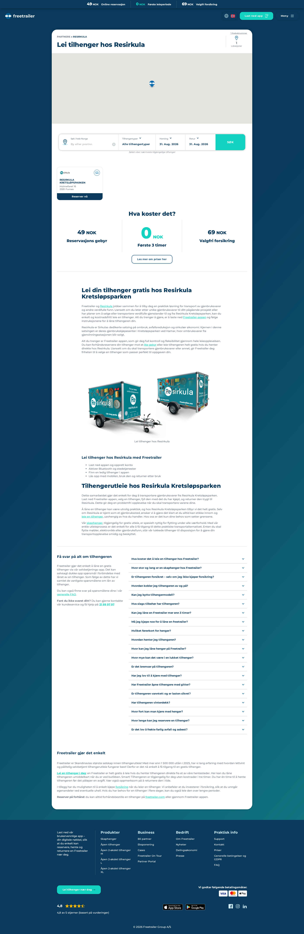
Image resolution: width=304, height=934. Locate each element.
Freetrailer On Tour (150, 855)
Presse (180, 855)
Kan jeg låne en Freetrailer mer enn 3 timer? (161, 612)
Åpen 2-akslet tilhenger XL (116, 870)
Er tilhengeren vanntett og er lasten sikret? (161, 693)
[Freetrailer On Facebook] (231, 906)
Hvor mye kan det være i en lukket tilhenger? (162, 657)
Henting (164, 138)
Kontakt (219, 844)
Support (219, 838)
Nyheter (181, 844)
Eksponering (146, 844)
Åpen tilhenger (110, 844)
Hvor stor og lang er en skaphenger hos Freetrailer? (166, 567)
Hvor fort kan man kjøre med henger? (157, 711)
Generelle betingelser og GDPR (230, 857)
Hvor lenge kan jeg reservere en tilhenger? (160, 720)
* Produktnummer (238, 33)
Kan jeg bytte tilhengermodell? (153, 594)
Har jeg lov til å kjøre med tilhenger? (156, 675)
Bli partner (144, 838)
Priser (217, 850)
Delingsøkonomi (186, 850)
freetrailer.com (155, 797)
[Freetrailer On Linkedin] (245, 906)
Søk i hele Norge (79, 138)
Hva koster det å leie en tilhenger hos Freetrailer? (165, 559)
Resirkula (106, 306)
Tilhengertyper (130, 138)
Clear (114, 144)
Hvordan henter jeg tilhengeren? (153, 639)
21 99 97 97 (106, 604)
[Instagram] (238, 906)
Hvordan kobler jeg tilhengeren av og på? (159, 585)
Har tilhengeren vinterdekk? (150, 702)
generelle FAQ (66, 594)
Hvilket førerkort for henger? (151, 630)
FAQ (217, 865)
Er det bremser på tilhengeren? (152, 666)
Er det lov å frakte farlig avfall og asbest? (159, 729)
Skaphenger (108, 838)
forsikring (122, 787)
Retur (192, 138)
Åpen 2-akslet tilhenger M (116, 852)
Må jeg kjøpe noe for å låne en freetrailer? (159, 621)
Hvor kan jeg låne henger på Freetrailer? (158, 648)
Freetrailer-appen (194, 317)
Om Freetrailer (185, 838)
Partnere (63, 36)
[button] (229, 16)
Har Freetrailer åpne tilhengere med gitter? (160, 684)
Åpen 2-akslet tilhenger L (116, 861)
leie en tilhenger (92, 516)
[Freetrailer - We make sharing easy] (20, 16)
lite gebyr (150, 344)
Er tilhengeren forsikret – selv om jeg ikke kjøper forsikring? (172, 576)
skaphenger (95, 523)
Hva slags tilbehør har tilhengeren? (155, 603)
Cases (141, 850)
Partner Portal (147, 861)
